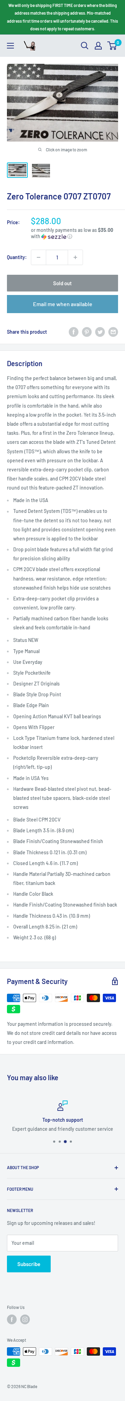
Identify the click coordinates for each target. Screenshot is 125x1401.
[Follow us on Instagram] (25, 1319)
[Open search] (85, 46)
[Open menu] (10, 45)
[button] (74, 233)
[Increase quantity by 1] (75, 257)
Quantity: (17, 257)
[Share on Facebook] (73, 332)
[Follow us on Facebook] (12, 1319)
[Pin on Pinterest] (87, 332)
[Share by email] (113, 332)
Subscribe (28, 1264)
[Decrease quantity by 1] (38, 257)
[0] (112, 45)
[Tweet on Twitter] (100, 332)
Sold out (62, 283)
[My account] (98, 46)
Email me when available (62, 304)
